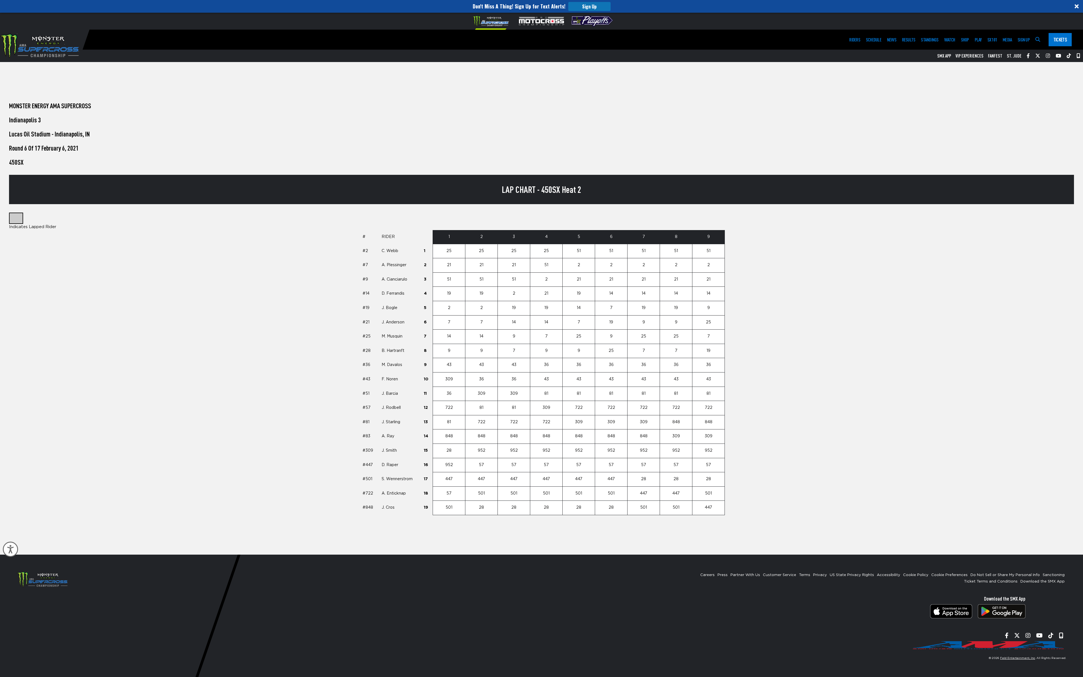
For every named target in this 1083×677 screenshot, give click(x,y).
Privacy (820, 575)
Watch (949, 39)
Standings (929, 39)
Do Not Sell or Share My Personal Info (1005, 575)
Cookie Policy (915, 575)
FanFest (995, 55)
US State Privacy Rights (852, 575)
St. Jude (1014, 55)
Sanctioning (1054, 575)
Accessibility (888, 575)
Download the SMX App (1042, 581)
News (891, 39)
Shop (965, 39)
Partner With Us (745, 575)
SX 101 (992, 39)
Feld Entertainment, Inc (1017, 658)
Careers (707, 575)
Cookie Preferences (949, 575)
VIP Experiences (969, 55)
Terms (804, 575)
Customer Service (779, 575)
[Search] (1037, 40)
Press (722, 575)
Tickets (1060, 39)
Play (978, 39)
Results (908, 39)
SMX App (944, 55)
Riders (854, 39)
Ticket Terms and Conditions (991, 581)
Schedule (873, 39)
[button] (541, 6)
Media (1007, 39)
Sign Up (589, 6)
